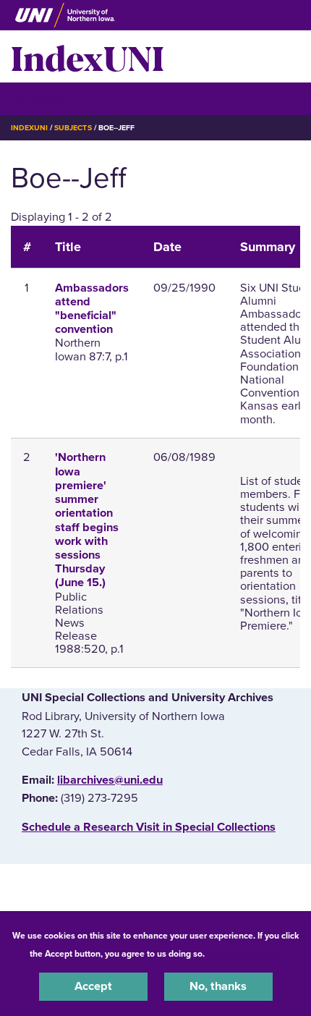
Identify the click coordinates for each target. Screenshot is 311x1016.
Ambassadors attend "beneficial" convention (92, 309)
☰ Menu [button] (36, 98)
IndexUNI (87, 56)
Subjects (72, 127)
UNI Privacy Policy (245, 954)
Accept (93, 986)
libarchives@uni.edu (110, 780)
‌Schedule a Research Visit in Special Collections (149, 827)
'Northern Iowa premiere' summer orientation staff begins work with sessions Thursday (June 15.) (87, 520)
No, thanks (218, 986)
